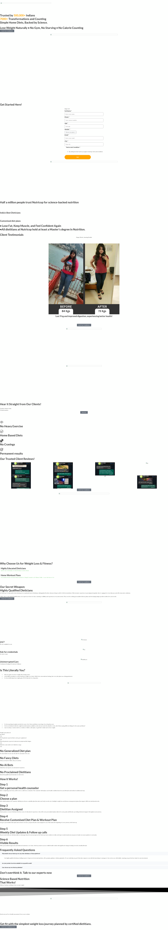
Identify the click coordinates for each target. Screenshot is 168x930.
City (66, 141)
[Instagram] (0, 919)
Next (78, 157)
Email (67, 135)
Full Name (68, 111)
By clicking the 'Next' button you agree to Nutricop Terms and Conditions (86, 151)
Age (66, 123)
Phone (67, 117)
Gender (67, 129)
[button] (84, 321)
